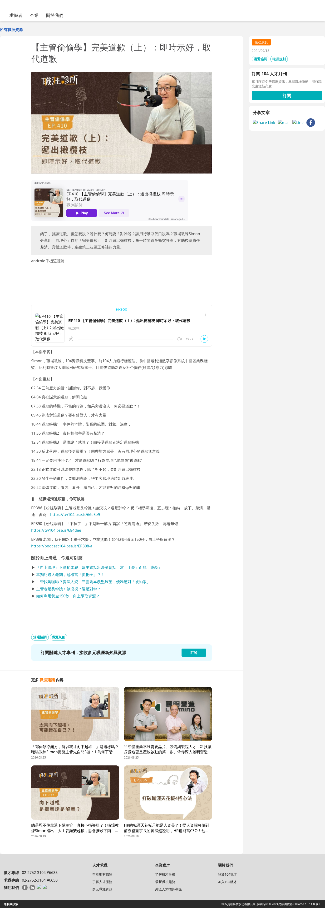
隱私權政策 (11, 904)
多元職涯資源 (102, 889)
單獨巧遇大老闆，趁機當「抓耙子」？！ (70, 574)
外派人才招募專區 (168, 889)
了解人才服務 (102, 881)
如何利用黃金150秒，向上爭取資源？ (68, 596)
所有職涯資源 (11, 29)
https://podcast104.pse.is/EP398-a (61, 546)
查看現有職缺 (102, 874)
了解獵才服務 (165, 874)
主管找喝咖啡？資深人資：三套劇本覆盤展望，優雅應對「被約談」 (93, 581)
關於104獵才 (227, 874)
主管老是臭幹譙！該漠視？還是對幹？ (68, 588)
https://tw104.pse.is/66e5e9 (75, 514)
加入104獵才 (227, 881)
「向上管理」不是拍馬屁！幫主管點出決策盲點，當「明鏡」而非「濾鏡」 (99, 567)
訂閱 (287, 95)
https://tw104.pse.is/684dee (56, 530)
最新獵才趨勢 (165, 881)
